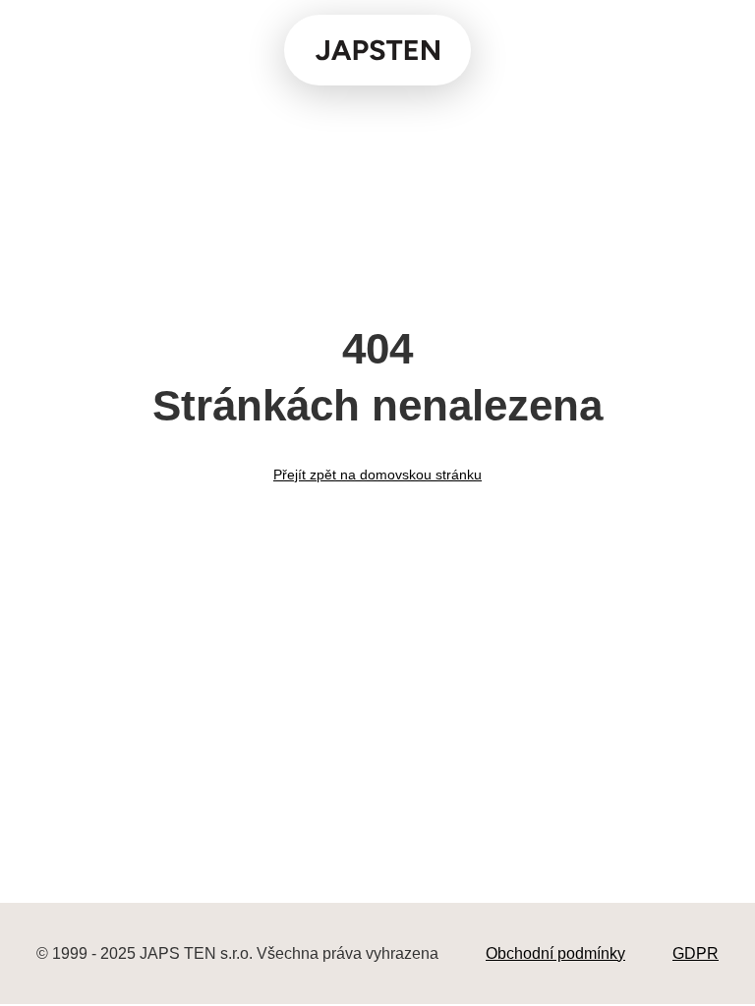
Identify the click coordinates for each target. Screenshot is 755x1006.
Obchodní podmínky (555, 953)
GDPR (695, 953)
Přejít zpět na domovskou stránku (377, 474)
